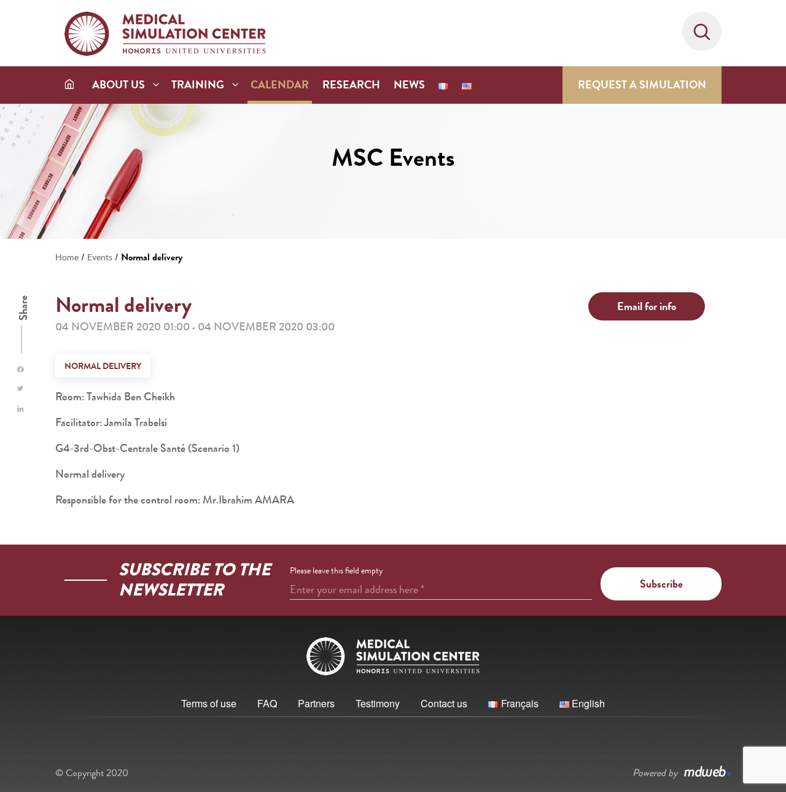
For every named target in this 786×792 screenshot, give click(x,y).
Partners (316, 703)
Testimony (378, 703)
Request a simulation (642, 85)
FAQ (267, 703)
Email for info (646, 306)
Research (351, 85)
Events (99, 257)
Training (197, 85)
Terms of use (208, 703)
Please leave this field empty (336, 570)
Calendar (280, 85)
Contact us (444, 703)
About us (118, 85)
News (409, 85)
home (69, 84)
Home (67, 257)
